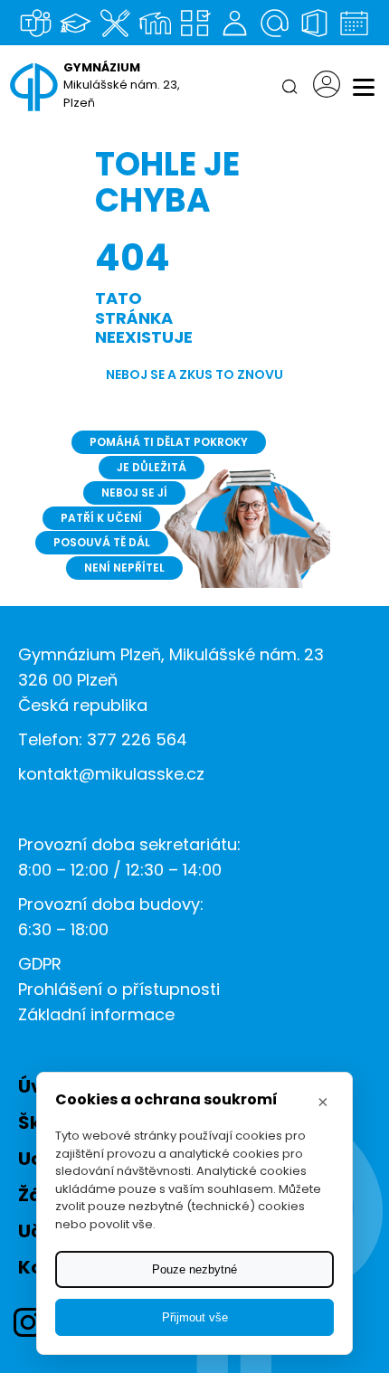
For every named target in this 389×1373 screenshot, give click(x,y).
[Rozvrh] (194, 23)
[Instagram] (28, 1322)
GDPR (40, 963)
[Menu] (363, 87)
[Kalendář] (354, 23)
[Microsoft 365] (314, 23)
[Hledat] (289, 87)
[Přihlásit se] (326, 87)
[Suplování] (234, 23)
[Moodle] (155, 23)
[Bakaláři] (75, 23)
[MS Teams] (35, 23)
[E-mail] (274, 23)
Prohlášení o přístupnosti (119, 989)
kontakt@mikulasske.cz (111, 773)
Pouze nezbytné (194, 1269)
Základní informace (96, 1014)
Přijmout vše (195, 1317)
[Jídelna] (115, 23)
